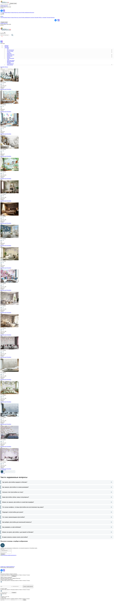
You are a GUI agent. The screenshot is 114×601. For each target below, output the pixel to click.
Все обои (6, 46)
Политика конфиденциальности (9, 555)
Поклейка (37, 17)
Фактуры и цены (17, 12)
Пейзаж (8, 57)
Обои (1, 560)
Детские (8, 52)
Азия (8, 59)
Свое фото (32, 17)
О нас (1, 12)
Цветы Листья (10, 64)
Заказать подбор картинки (28, 586)
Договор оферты (60, 564)
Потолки (9, 62)
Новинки (6, 45)
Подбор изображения (25, 12)
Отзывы (12, 12)
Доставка (48, 17)
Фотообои (5, 12)
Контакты (32, 12)
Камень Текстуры (10, 54)
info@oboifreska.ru (11, 566)
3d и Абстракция (10, 49)
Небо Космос (9, 55)
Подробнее (9, 89)
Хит (8, 48)
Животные (9, 53)
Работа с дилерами (42, 17)
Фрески (8, 12)
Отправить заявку (13, 3)
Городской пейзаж (10, 60)
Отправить (14, 576)
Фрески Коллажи (10, 58)
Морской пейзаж (10, 61)
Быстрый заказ (3, 89)
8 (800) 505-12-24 (3, 5)
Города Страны (10, 51)
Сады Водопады (10, 63)
